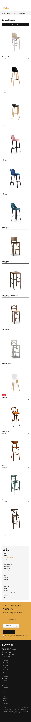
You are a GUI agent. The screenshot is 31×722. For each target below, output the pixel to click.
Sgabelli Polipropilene (11, 562)
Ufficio (5, 577)
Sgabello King (5, 227)
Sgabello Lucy (5, 261)
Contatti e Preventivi (8, 701)
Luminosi (5, 582)
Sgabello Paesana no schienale (10, 295)
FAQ (4, 696)
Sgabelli (14, 13)
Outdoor (5, 590)
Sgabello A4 (5, 499)
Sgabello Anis (5, 465)
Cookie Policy (16, 709)
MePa (4, 597)
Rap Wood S (5, 397)
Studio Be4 (18, 713)
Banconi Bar (6, 586)
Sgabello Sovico (6, 125)
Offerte (5, 595)
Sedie (4, 553)
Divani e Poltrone (7, 573)
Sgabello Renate (6, 91)
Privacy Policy (8, 709)
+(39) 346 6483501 (8, 656)
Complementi (6, 584)
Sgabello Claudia (6, 363)
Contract (5, 667)
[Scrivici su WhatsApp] (18, 2)
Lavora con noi (7, 694)
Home (3, 13)
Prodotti (5, 663)
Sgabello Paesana (6, 329)
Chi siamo (5, 660)
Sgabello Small (6, 159)
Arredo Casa (6, 670)
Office (4, 672)
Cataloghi (5, 687)
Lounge (5, 575)
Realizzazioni (6, 676)
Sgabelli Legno (21, 13)
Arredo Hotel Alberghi (9, 592)
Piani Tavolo (6, 566)
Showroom (6, 698)
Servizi (5, 683)
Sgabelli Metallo (9, 559)
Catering (5, 579)
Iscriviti (9, 632)
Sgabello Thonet (6, 431)
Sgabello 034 (5, 56)
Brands (5, 685)
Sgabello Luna (5, 193)
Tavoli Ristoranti (7, 564)
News (4, 691)
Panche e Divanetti (8, 571)
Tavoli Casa (6, 568)
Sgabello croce (6, 534)
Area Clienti (7, 703)
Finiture (5, 588)
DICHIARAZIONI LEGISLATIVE (21, 711)
